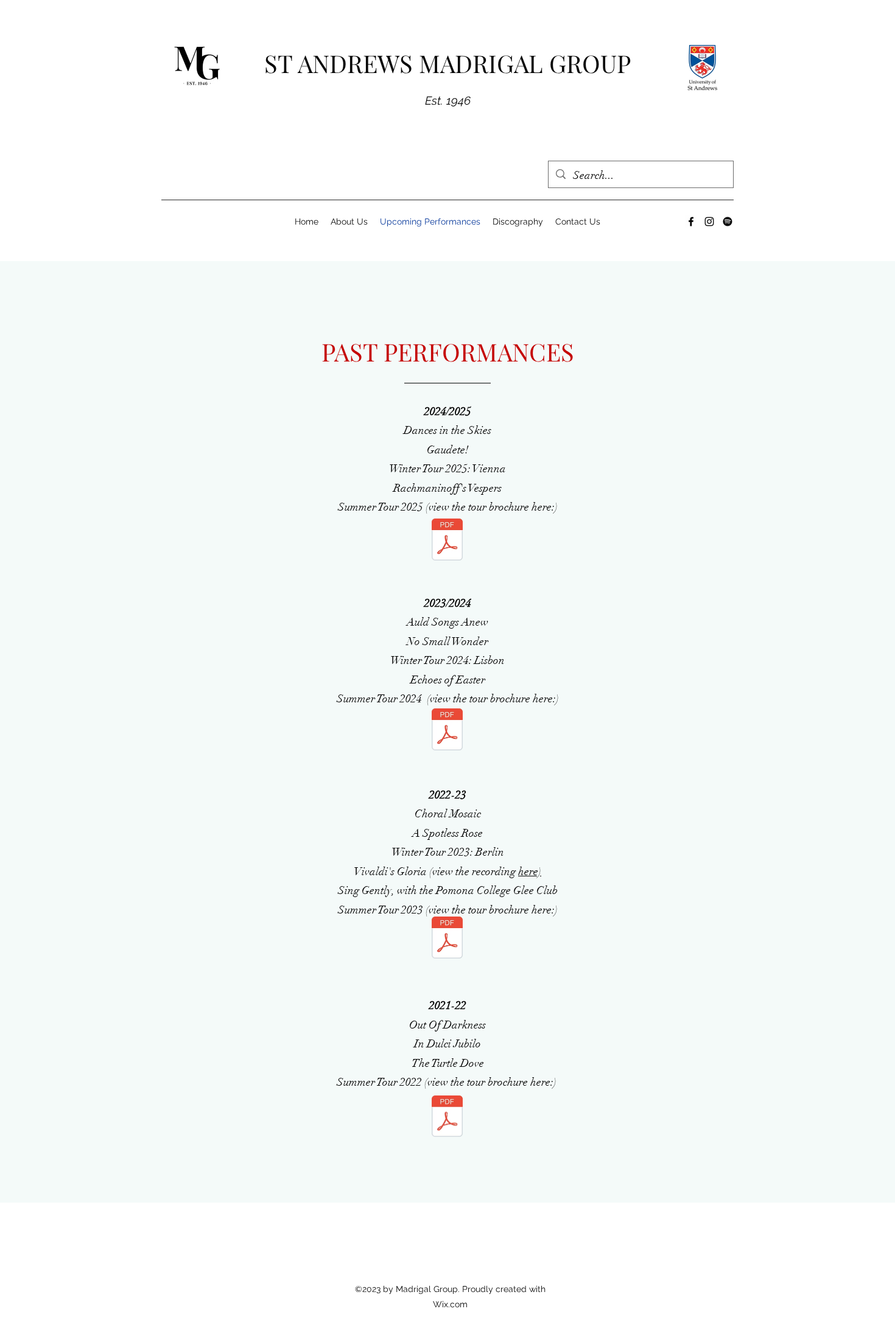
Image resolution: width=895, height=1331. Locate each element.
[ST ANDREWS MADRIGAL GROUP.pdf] (447, 731)
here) (529, 871)
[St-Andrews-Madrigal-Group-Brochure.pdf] (447, 939)
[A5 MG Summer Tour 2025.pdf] (447, 541)
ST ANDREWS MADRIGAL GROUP (447, 63)
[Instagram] (709, 221)
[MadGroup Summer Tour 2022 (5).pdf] (447, 1118)
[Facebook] (691, 221)
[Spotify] (727, 221)
